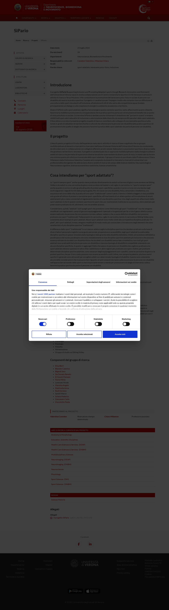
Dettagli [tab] (70, 282)
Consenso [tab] (42, 282)
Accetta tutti (120, 334)
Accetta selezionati (84, 334)
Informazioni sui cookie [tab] (126, 282)
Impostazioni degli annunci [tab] (98, 282)
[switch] (70, 324)
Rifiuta (49, 334)
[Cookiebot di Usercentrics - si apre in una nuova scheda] (126, 274)
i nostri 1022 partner (46, 294)
